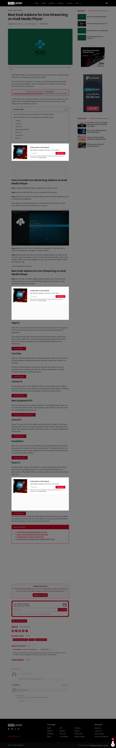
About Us (98, 728)
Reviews (62, 731)
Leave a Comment (20, 621)
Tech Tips (63, 734)
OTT (61, 728)
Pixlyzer (106, 745)
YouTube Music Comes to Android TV (30, 537)
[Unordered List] (31, 679)
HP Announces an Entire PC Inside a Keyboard (96, 145)
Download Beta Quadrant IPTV (23, 415)
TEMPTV (18, 121)
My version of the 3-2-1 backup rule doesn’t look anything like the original (97, 124)
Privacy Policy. (46, 613)
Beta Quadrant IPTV (22, 129)
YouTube (18, 124)
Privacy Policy (99, 734)
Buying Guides (80, 736)
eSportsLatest (14, 736)
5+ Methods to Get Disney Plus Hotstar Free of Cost (35, 539)
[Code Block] (35, 679)
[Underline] (24, 679)
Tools (77, 3)
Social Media (64, 736)
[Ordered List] (28, 679)
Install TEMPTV (18, 348)
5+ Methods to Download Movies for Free (31, 532)
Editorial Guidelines (101, 736)
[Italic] (22, 679)
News (37, 3)
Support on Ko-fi (40, 595)
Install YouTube (19, 376)
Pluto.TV (18, 138)
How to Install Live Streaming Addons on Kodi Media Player (33, 114)
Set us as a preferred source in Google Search (27, 93)
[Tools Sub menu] (80, 3)
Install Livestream (19, 458)
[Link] (37, 679)
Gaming (69, 3)
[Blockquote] (33, 679)
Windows (60, 3)
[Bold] (20, 679)
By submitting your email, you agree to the (32, 613)
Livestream (19, 135)
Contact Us (98, 731)
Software (78, 728)
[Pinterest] (23, 631)
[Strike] (26, 679)
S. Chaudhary (31, 24)
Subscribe (62, 610)
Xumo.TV (18, 132)
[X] (16, 631)
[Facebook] (13, 631)
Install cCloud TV (19, 396)
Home (10, 10)
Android (51, 3)
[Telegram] (26, 631)
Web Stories (79, 734)
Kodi (31, 640)
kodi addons (41, 640)
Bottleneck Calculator (96, 745)
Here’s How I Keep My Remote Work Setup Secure (96, 131)
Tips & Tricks (17, 10)
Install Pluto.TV (18, 513)
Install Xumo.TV (19, 436)
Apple (44, 3)
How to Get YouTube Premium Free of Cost (32, 534)
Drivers (77, 731)
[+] (41, 678)
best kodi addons (20, 640)
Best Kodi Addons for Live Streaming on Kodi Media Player (33, 117)
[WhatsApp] (19, 631)
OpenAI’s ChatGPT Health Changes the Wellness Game (96, 138)
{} (39, 678)
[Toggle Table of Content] (65, 109)
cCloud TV (18, 126)
